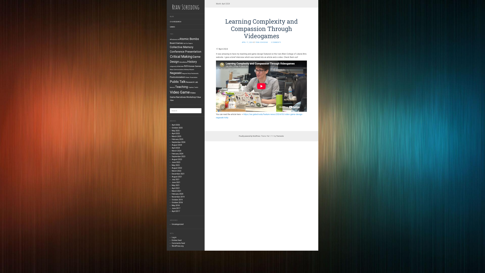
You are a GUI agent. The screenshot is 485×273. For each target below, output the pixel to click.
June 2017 (176, 208)
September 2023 (178, 156)
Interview (180, 66)
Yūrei (172, 100)
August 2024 (177, 145)
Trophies (191, 87)
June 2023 (176, 162)
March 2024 (176, 151)
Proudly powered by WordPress (249, 136)
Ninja (189, 73)
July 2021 (175, 179)
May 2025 (176, 131)
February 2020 (177, 194)
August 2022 (177, 168)
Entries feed (176, 240)
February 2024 (177, 154)
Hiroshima (183, 62)
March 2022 (176, 171)
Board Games (176, 43)
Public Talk (178, 82)
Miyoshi (191, 69)
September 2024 (178, 142)
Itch (186, 66)
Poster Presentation (191, 77)
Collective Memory (181, 47)
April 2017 (176, 211)
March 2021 (176, 191)
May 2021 (176, 185)
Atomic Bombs (189, 39)
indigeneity (173, 66)
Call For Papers (188, 43)
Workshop (191, 97)
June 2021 (176, 182)
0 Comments (276, 42)
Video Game (180, 92)
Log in (174, 237)
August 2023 (177, 159)
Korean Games (194, 66)
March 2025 (176, 136)
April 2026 (176, 125)
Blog (172, 16)
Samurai (172, 87)
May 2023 (176, 165)
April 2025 (176, 133)
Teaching (181, 87)
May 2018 (176, 205)
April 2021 (176, 188)
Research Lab (192, 82)
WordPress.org (178, 246)
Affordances (173, 39)
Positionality (194, 73)
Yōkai (198, 97)
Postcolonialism (177, 77)
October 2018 (177, 202)
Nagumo (184, 73)
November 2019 (178, 197)
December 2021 (178, 174)
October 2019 (177, 200)
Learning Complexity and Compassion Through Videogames (261, 28)
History (192, 61)
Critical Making (181, 57)
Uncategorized (178, 224)
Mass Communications (177, 69)
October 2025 (177, 128)
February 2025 (177, 139)
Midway (186, 69)
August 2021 (177, 177)
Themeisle (280, 136)
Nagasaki (176, 73)
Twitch (196, 87)
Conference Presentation (185, 51)
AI (178, 39)
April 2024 (176, 148)
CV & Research (175, 22)
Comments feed (178, 243)
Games (172, 27)
